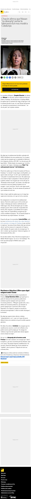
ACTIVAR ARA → (15, 89)
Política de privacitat (7, 486)
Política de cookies (6, 488)
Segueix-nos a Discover (6, 9)
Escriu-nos (4, 479)
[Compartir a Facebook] (10, 77)
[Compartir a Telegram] (7, 77)
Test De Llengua (15, 9)
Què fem (3, 475)
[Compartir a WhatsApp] (4, 77)
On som (3, 477)
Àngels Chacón (4, 362)
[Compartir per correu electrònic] (13, 77)
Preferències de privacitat (8, 490)
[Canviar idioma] (25, 12)
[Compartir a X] (2, 77)
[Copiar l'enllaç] (15, 77)
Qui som (3, 473)
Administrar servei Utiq (7, 492)
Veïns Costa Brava (24, 9)
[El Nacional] (2, 12)
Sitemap (3, 482)
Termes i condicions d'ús (8, 484)
